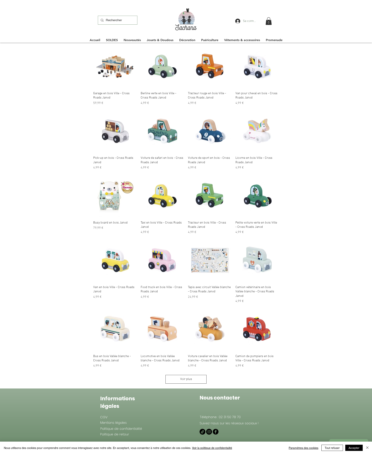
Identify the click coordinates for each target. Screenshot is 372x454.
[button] (268, 21)
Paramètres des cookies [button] (303, 448)
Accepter (354, 448)
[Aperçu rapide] (115, 66)
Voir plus (186, 379)
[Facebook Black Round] (216, 432)
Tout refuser (332, 448)
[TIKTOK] (202, 432)
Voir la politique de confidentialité (212, 448)
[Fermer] (367, 448)
